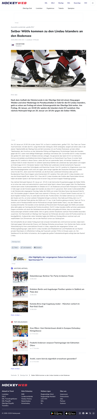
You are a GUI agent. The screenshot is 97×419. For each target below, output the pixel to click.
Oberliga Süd (27, 8)
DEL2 (4, 396)
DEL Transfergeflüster (9, 399)
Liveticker (39, 8)
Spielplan (71, 8)
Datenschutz (64, 396)
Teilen (16, 247)
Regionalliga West (47, 394)
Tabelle (61, 8)
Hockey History (26, 399)
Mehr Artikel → (16, 315)
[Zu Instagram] (79, 413)
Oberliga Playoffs (8, 403)
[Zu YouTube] (86, 413)
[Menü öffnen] (92, 3)
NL (42, 403)
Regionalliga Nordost (48, 396)
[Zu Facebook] (83, 413)
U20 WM (44, 399)
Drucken (38, 247)
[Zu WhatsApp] (93, 413)
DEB (22, 394)
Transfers (5, 406)
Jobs (61, 399)
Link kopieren (27, 247)
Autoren (63, 403)
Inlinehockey (25, 403)
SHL (42, 401)
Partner (62, 401)
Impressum (64, 394)
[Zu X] (90, 413)
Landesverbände (27, 396)
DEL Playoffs (6, 401)
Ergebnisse (50, 8)
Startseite (14, 375)
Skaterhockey (26, 401)
